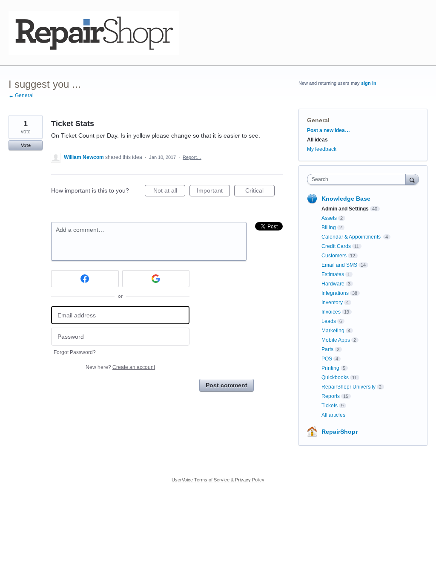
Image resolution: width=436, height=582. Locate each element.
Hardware (332, 284)
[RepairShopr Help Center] (94, 33)
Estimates (332, 274)
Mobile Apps (335, 340)
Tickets (329, 406)
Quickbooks (335, 377)
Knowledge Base (345, 198)
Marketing (332, 331)
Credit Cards (336, 246)
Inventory (332, 302)
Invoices (331, 312)
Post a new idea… (328, 130)
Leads (328, 321)
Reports (330, 396)
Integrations (335, 293)
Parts (327, 349)
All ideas (317, 140)
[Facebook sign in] (85, 278)
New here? (120, 367)
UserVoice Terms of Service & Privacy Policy (218, 479)
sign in (368, 83)
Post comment (226, 385)
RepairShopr (339, 431)
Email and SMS (339, 265)
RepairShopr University (348, 387)
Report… (192, 157)
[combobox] (358, 179)
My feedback (321, 149)
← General (21, 95)
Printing (330, 368)
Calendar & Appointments (351, 237)
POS (326, 359)
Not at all (169, 191)
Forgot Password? (75, 352)
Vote (26, 145)
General (318, 120)
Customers (334, 256)
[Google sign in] (156, 278)
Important (213, 191)
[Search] (412, 179)
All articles (333, 415)
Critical (260, 191)
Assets (329, 218)
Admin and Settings (345, 209)
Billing (328, 227)
